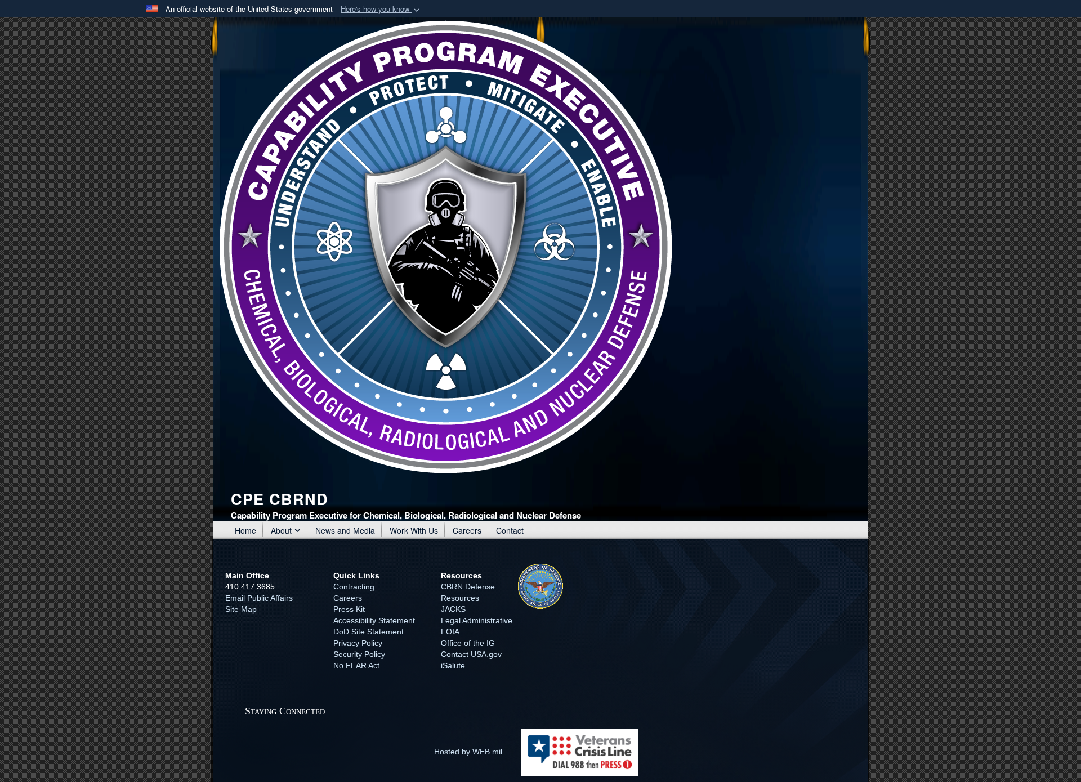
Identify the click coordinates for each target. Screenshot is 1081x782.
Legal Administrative (476, 620)
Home (245, 530)
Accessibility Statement (374, 620)
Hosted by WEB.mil (468, 751)
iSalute (453, 665)
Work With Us (414, 530)
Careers (467, 530)
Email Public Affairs (259, 597)
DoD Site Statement (368, 631)
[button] (381, 9)
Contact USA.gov (471, 654)
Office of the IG (468, 642)
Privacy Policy (357, 642)
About (281, 530)
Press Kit (349, 609)
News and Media (345, 530)
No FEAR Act (356, 665)
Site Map (241, 609)
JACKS (453, 609)
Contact (510, 530)
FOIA (450, 631)
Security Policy (359, 654)
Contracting (353, 586)
